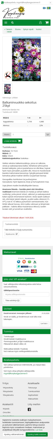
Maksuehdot (33, 399)
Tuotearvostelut (11, 224)
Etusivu (18, 29)
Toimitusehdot (34, 391)
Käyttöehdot (33, 395)
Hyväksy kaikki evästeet (36, 434)
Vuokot (39, 29)
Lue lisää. (39, 430)
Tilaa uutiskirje (11, 300)
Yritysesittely (8, 387)
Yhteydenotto (8, 395)
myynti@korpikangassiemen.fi (15, 373)
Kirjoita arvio (10, 234)
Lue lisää (44, 323)
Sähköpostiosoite (11, 290)
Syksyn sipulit (28, 29)
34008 (9, 32)
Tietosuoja (32, 387)
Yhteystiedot (8, 391)
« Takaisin (8, 29)
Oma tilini (6, 412)
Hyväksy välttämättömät (14, 434)
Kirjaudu (6, 408)
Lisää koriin (10, 141)
